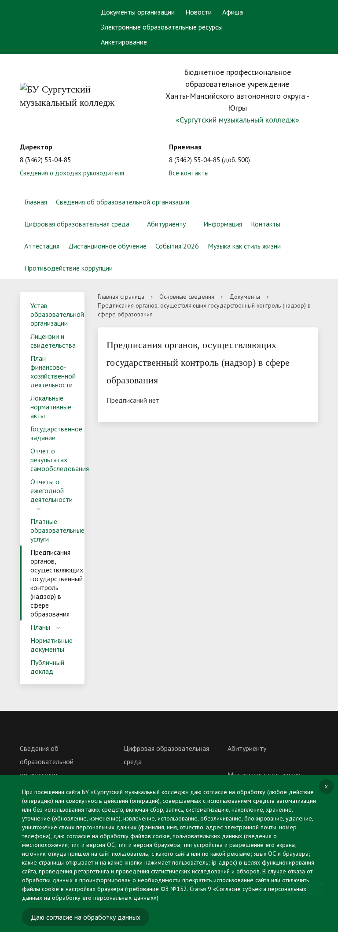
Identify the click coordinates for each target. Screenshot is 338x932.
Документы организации (138, 11)
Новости (198, 11)
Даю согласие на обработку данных (85, 917)
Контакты (265, 223)
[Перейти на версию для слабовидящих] (295, 11)
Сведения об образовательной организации (122, 201)
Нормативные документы (51, 645)
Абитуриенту (166, 223)
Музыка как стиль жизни (244, 245)
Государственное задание (56, 433)
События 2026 (177, 245)
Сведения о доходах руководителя (72, 173)
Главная (35, 201)
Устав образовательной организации (57, 314)
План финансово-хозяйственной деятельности (53, 371)
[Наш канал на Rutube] (69, 33)
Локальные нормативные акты (50, 407)
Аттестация (41, 245)
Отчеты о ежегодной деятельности (51, 490)
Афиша (232, 11)
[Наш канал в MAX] (37, 42)
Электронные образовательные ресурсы (162, 26)
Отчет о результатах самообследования (57, 459)
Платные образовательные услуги (57, 530)
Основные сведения (186, 297)
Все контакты (189, 173)
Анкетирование (124, 41)
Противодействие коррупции (68, 268)
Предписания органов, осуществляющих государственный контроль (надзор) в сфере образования (56, 583)
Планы (40, 627)
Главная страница (121, 297)
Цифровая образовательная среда (76, 223)
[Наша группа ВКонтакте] (35, 33)
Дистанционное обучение (107, 245)
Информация (222, 223)
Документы (244, 297)
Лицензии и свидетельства (53, 340)
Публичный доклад (47, 667)
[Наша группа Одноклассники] (52, 33)
